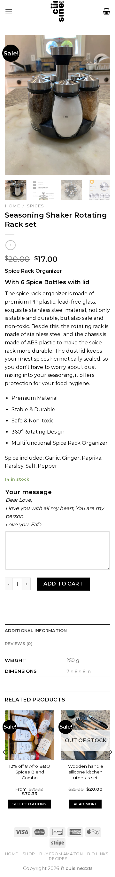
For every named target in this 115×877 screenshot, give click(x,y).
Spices (35, 205)
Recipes (58, 858)
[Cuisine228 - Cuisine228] (57, 11)
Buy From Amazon (61, 854)
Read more (85, 804)
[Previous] (15, 105)
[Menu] (8, 11)
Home (12, 205)
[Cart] (106, 11)
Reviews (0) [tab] (19, 643)
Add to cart (63, 584)
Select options (29, 804)
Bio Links (98, 854)
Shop (29, 854)
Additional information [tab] (36, 630)
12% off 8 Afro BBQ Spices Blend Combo (29, 772)
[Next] (100, 105)
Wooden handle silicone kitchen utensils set (85, 772)
